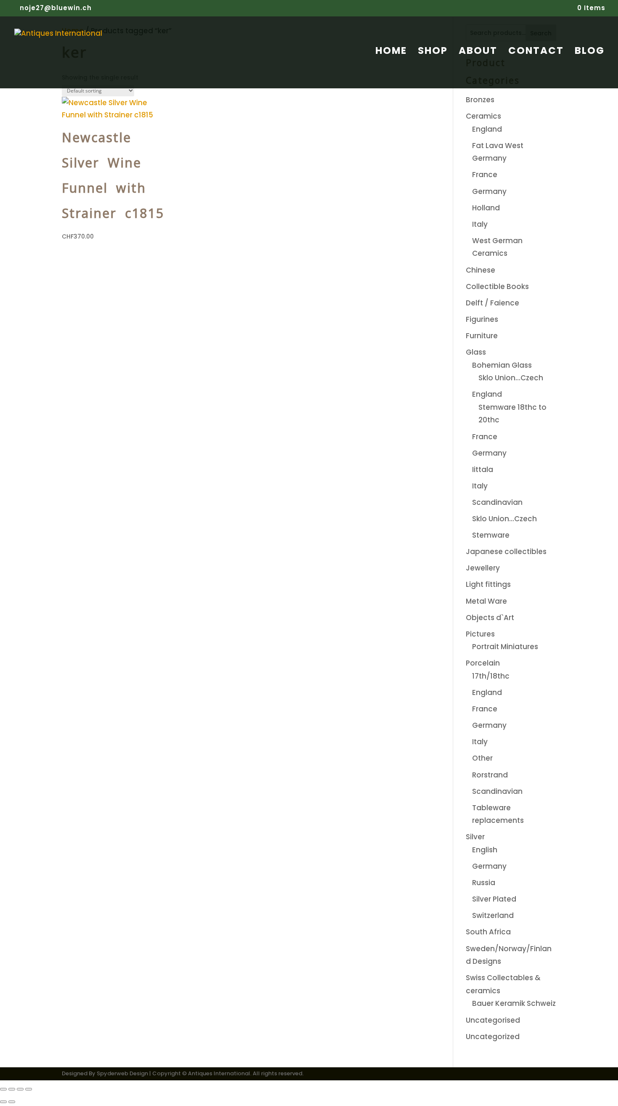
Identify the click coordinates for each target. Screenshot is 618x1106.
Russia (483, 883)
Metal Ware (486, 601)
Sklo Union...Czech (510, 378)
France (484, 175)
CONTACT (536, 52)
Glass (476, 352)
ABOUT (478, 52)
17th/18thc (491, 676)
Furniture (482, 336)
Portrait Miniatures (505, 647)
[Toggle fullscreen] (11, 1089)
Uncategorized (493, 1037)
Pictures (480, 634)
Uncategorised (493, 1020)
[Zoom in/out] (3, 1089)
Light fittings (488, 584)
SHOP (433, 52)
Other (482, 758)
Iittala (482, 469)
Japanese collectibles (506, 551)
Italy (480, 224)
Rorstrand (490, 775)
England (487, 129)
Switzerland (493, 915)
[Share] (20, 1089)
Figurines (482, 319)
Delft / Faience (492, 303)
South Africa (488, 932)
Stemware (491, 535)
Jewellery (483, 568)
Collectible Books (497, 286)
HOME (391, 52)
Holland (486, 208)
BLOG (590, 52)
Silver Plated (494, 899)
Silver (475, 837)
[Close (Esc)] (28, 1089)
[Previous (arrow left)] (3, 1102)
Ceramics (483, 116)
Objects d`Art (490, 618)
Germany (489, 191)
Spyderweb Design (122, 1073)
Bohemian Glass (502, 365)
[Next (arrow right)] (11, 1102)
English (484, 850)
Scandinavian (497, 502)
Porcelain (483, 663)
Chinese (480, 270)
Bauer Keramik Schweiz (514, 1003)
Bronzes (480, 100)
